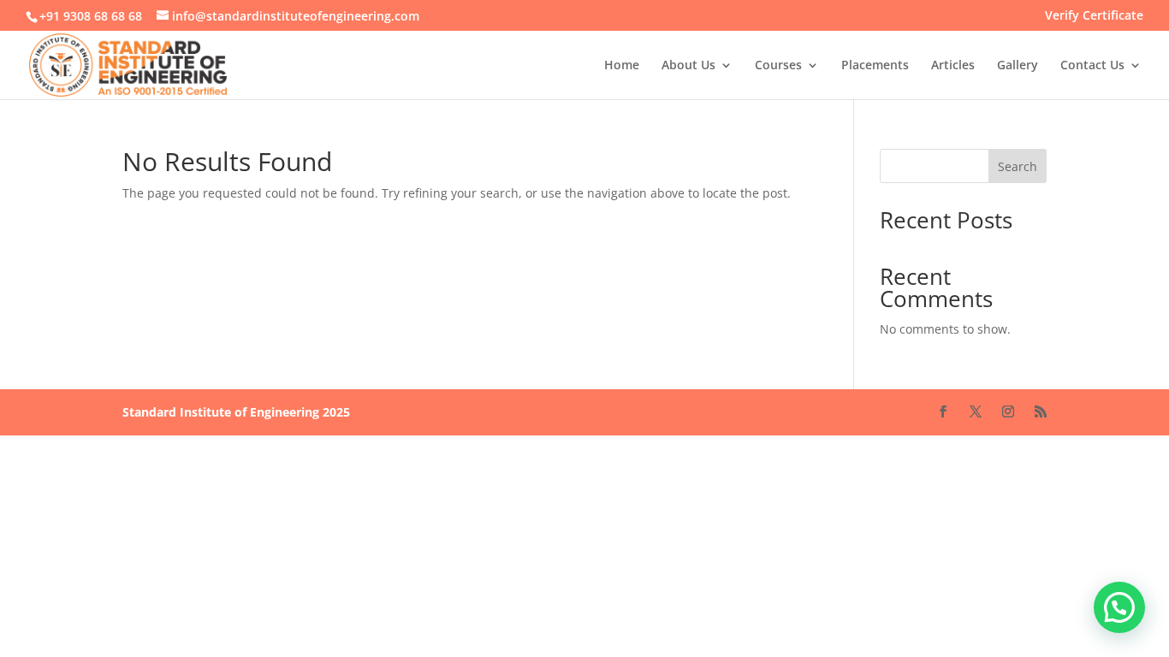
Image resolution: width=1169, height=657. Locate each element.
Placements (875, 66)
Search (1017, 166)
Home (621, 66)
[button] (1119, 607)
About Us (688, 66)
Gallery (1017, 66)
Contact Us (1092, 66)
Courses (778, 66)
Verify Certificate (1094, 16)
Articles (953, 66)
